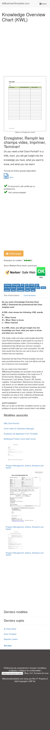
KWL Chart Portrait (11, 423)
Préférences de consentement (16, 668)
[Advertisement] (25, 48)
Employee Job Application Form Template (21, 433)
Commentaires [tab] (30, 295)
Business (8, 285)
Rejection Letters (11, 639)
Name (43, 288)
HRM (31, 285)
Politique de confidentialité (29, 670)
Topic (27, 290)
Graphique (20, 290)
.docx (10, 177)
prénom (7, 290)
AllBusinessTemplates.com (15, 3)
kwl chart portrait (10, 288)
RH (27, 285)
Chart (13, 290)
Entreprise (16, 285)
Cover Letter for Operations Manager (19, 428)
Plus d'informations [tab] (11, 295)
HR (23, 285)
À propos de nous (41, 673)
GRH (36, 285)
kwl (38, 288)
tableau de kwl (30, 288)
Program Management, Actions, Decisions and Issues (24, 466)
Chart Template (10, 634)
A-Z (31, 673)
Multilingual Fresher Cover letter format (20, 439)
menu (45, 4)
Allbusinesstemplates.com (12, 678)
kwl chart (21, 288)
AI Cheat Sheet (10, 629)
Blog (26, 673)
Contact (33, 668)
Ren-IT (35, 678)
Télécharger (14, 253)
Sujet (33, 290)
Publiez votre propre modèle (12, 673)
